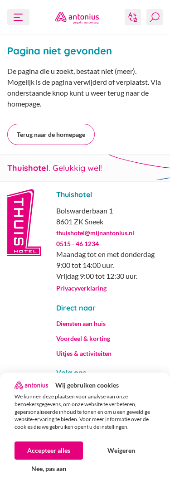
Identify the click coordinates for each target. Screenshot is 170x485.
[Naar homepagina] (77, 17)
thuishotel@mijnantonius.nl (95, 233)
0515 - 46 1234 (77, 243)
